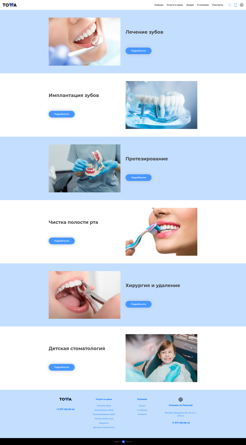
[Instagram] (181, 399)
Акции (190, 5)
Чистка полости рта (104, 419)
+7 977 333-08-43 (181, 423)
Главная (158, 5)
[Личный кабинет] (241, 5)
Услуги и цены (175, 5)
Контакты (217, 5)
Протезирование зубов (104, 414)
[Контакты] (235, 5)
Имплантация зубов (103, 410)
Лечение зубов (104, 406)
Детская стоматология (103, 427)
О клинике (203, 5)
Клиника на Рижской (181, 405)
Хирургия (103, 423)
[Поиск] (229, 5)
